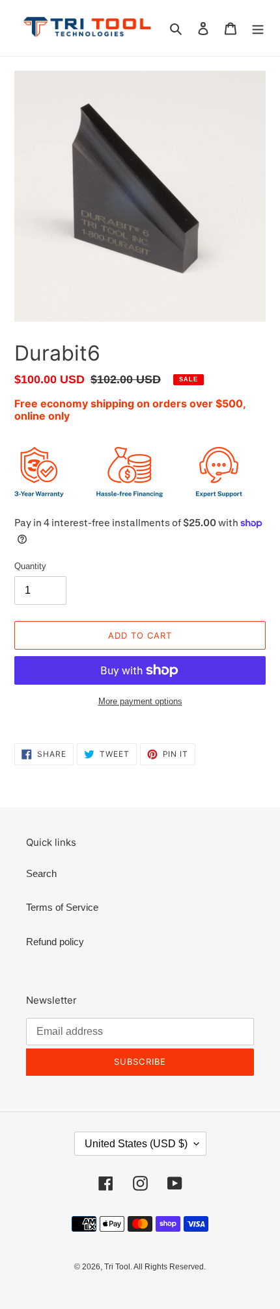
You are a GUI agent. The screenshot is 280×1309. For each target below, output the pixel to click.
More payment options (140, 701)
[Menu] (258, 28)
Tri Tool (117, 1266)
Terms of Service (62, 907)
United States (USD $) (136, 1143)
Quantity (30, 566)
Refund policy (55, 941)
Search (41, 873)
